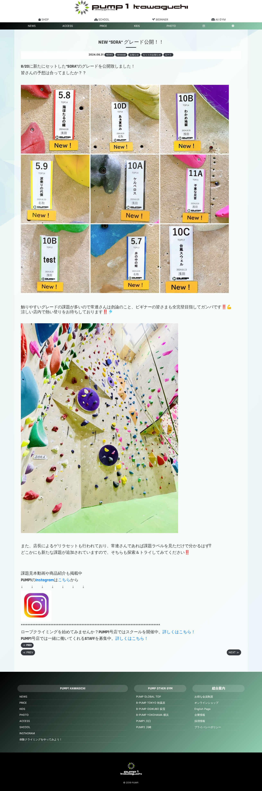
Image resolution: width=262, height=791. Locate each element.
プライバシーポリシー (207, 727)
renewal (121, 54)
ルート (168, 54)
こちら (64, 580)
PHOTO (171, 25)
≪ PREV (27, 645)
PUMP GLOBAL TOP (148, 696)
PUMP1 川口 (143, 721)
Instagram (45, 580)
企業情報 (199, 714)
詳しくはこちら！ (179, 632)
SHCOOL (24, 727)
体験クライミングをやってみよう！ (40, 739)
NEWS (32, 25)
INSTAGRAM (27, 733)
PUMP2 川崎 (143, 727)
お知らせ (134, 54)
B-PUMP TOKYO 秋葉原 (150, 702)
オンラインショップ (206, 702)
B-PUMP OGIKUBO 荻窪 (150, 708)
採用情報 (199, 721)
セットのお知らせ (152, 54)
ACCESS (67, 25)
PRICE (103, 25)
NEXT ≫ (234, 652)
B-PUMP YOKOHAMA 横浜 (152, 714)
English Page (202, 708)
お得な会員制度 (203, 696)
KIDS (137, 25)
